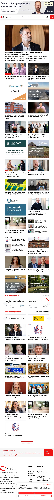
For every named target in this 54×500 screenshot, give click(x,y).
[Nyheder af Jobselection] (15, 318)
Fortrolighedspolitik (47, 484)
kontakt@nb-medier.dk (42, 480)
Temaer (30, 17)
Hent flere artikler (27, 443)
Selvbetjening (31, 475)
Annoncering (31, 471)
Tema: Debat (31, 218)
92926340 (39, 471)
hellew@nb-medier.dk (42, 473)
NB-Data (30, 469)
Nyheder (17, 17)
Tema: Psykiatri (8, 237)
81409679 (39, 477)
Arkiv (23, 17)
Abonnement (31, 473)
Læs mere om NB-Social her (7, 492)
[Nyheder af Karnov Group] (38, 318)
